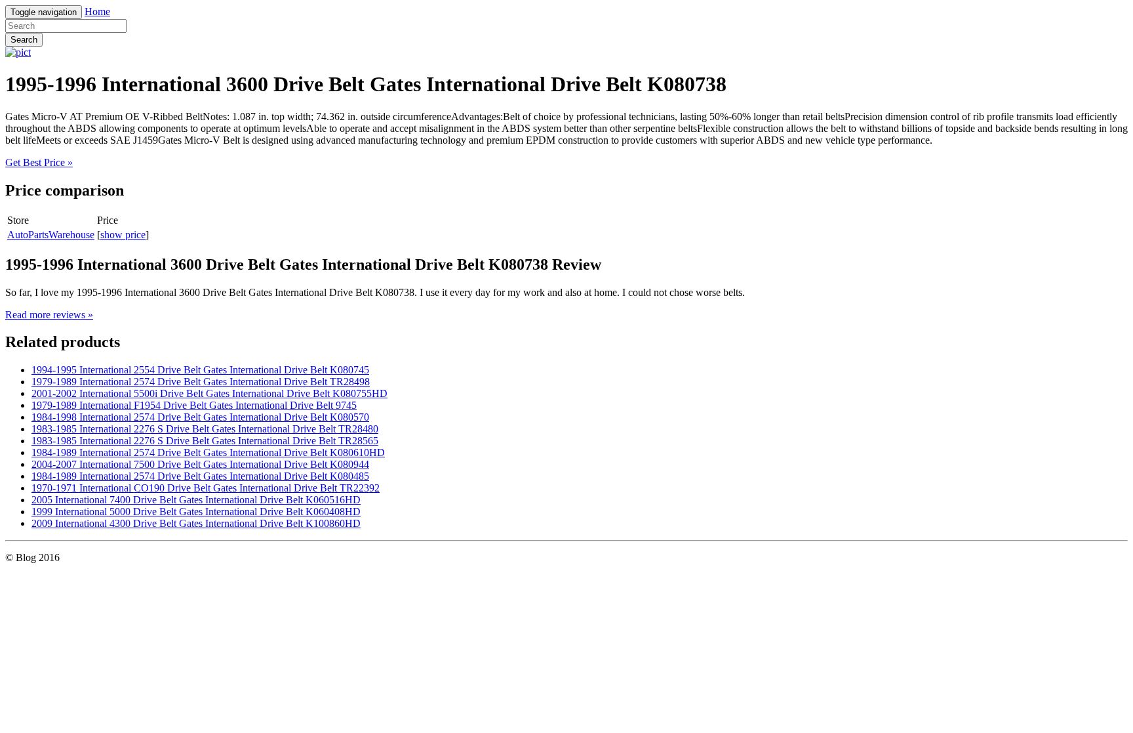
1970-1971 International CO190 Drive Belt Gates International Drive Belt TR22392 (205, 487)
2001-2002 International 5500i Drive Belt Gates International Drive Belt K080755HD (209, 393)
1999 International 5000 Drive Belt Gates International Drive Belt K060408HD (196, 511)
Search (23, 40)
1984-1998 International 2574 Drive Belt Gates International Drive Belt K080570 (200, 417)
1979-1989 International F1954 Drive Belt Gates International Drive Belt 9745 (194, 405)
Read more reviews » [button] (49, 314)
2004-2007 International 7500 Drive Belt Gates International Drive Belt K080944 (200, 464)
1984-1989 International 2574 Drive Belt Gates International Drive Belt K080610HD (208, 452)
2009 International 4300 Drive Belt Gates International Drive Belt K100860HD (196, 523)
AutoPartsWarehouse (50, 234)
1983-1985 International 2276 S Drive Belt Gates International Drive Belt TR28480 (204, 428)
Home (97, 11)
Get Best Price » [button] (39, 162)
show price (123, 234)
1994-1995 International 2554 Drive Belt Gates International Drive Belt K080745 (200, 369)
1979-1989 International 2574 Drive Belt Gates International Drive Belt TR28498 (200, 381)
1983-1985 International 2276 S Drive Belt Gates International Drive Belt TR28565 (204, 440)
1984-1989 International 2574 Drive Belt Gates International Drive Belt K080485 (200, 476)
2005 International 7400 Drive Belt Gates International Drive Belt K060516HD (196, 499)
